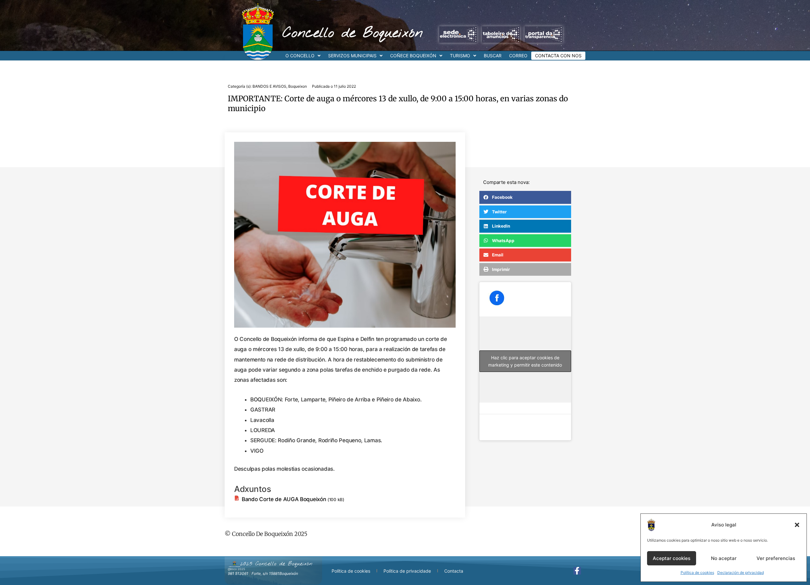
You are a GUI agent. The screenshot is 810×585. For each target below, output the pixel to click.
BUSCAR (493, 55)
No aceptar (724, 558)
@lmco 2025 (236, 569)
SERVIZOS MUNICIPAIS (352, 55)
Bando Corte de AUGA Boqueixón (284, 499)
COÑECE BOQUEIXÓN (413, 55)
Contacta (453, 571)
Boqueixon (297, 86)
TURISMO (460, 55)
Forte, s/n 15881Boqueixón (275, 573)
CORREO (518, 55)
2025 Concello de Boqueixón (276, 564)
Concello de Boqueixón (353, 33)
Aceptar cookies (671, 558)
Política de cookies (697, 572)
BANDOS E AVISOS (269, 86)
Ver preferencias (776, 558)
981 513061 (238, 573)
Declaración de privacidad (740, 572)
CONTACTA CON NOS (558, 55)
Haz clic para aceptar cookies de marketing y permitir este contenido (525, 361)
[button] (797, 525)
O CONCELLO (300, 55)
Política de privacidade (407, 571)
